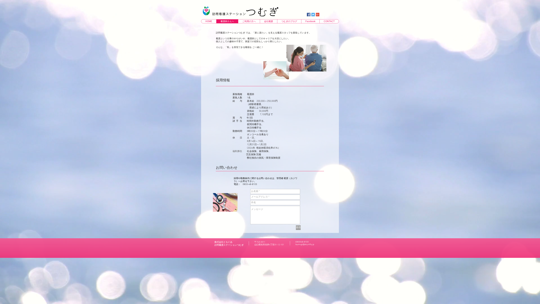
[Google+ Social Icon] (317, 14)
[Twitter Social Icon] (313, 14)
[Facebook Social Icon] (308, 14)
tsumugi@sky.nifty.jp (304, 244)
